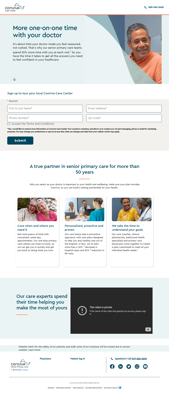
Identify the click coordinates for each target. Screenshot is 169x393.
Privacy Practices (78, 387)
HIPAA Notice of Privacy (63, 387)
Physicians (45, 359)
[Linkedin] (120, 366)
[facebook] (112, 366)
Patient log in (77, 359)
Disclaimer (51, 387)
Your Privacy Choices (110, 387)
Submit (20, 140)
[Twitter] (128, 366)
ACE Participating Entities (93, 387)
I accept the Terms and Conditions (32, 123)
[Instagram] (137, 366)
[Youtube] (145, 366)
